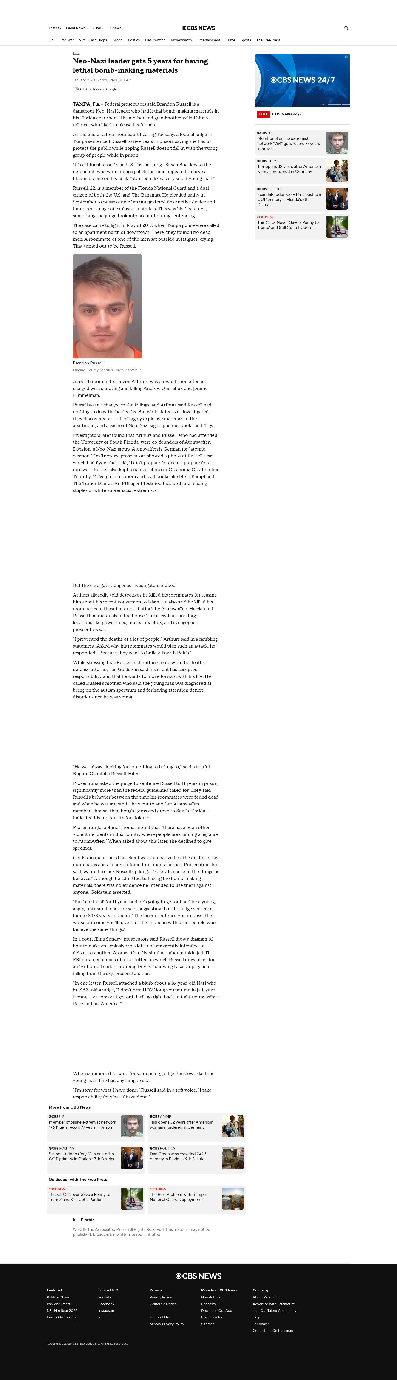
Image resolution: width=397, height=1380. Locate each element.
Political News (58, 1297)
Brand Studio (211, 1317)
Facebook (106, 1304)
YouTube (105, 1297)
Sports (246, 40)
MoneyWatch (181, 40)
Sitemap (207, 1324)
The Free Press (268, 40)
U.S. (52, 40)
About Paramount (267, 1297)
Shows (116, 28)
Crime (230, 40)
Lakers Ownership (61, 1317)
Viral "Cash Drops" (93, 40)
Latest (54, 28)
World (118, 40)
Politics (134, 40)
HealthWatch (155, 40)
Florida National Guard (162, 188)
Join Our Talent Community (275, 1310)
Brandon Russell (174, 104)
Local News (76, 28)
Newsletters (210, 1297)
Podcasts (208, 1304)
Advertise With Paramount (274, 1304)
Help (256, 1317)
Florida (88, 1220)
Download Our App (216, 1310)
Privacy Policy (161, 1297)
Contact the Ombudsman (273, 1330)
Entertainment (208, 40)
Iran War (67, 40)
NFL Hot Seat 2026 (62, 1310)
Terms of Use (160, 1317)
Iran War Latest (58, 1304)
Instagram (106, 1310)
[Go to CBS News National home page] (198, 28)
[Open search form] (346, 28)
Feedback (261, 1324)
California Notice (163, 1304)
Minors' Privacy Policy (167, 1324)
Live (98, 28)
